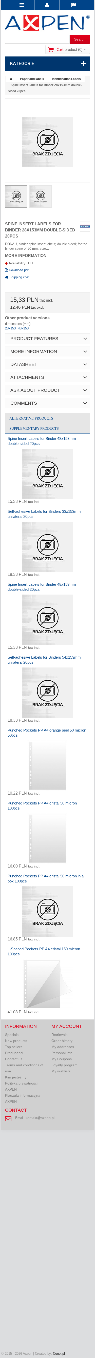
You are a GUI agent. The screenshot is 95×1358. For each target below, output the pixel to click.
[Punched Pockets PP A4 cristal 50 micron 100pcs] (47, 838)
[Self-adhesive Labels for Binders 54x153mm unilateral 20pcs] (47, 692)
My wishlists (60, 1071)
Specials (11, 1035)
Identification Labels (66, 79)
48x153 (23, 328)
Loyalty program (64, 1065)
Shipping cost (18, 277)
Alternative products (31, 418)
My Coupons (61, 1059)
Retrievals (59, 1035)
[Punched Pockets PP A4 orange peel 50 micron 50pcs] (47, 765)
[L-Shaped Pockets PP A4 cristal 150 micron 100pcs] (47, 984)
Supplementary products (34, 428)
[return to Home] (11, 79)
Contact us (13, 1059)
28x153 (11, 328)
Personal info (61, 1053)
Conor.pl (59, 1353)
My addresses (62, 1047)
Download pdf (18, 270)
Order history (61, 1041)
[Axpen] (47, 24)
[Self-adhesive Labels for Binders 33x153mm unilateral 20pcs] (47, 547)
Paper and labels (32, 79)
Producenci (14, 1053)
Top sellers (13, 1047)
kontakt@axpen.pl (40, 1118)
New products (16, 1041)
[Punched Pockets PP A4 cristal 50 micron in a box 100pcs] (47, 911)
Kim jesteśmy (15, 1077)
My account (66, 1026)
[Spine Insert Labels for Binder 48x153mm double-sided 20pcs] (47, 474)
